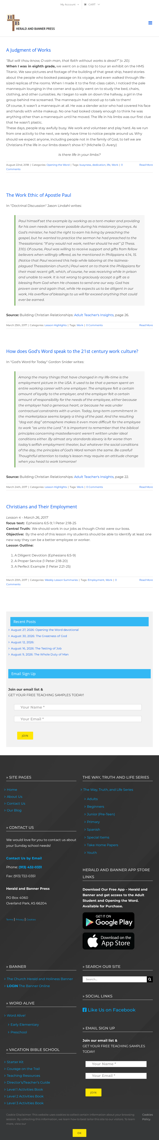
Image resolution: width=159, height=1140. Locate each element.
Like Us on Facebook (111, 1010)
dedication (99, 164)
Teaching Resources (23, 1076)
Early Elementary (25, 1025)
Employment (96, 579)
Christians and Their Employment (41, 506)
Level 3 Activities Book (25, 1103)
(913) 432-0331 (30, 867)
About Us (14, 797)
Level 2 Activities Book (25, 1096)
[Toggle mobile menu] (150, 23)
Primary (93, 822)
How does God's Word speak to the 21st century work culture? (72, 351)
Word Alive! (16, 1015)
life (108, 164)
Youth (92, 853)
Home (12, 790)
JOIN (25, 735)
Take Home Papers (102, 845)
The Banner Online (28, 986)
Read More (146, 164)
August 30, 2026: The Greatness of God (39, 636)
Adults (92, 799)
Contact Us (16, 803)
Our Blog (14, 810)
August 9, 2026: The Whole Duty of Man (40, 654)
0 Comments (94, 325)
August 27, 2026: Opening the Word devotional (45, 630)
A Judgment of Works (28, 50)
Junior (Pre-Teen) (101, 814)
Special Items (98, 837)
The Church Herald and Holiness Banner (40, 979)
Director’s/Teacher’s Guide (28, 1082)
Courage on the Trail (23, 1069)
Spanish (93, 829)
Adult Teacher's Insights (94, 315)
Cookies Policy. (147, 1117)
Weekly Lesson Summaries (61, 579)
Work (115, 164)
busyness (85, 164)
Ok (79, 1133)
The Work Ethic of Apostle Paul (38, 195)
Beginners (95, 807)
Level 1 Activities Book (25, 1089)
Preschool (19, 1032)
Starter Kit (15, 1062)
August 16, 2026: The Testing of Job (36, 648)
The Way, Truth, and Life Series (108, 790)
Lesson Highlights (56, 325)
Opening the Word (58, 164)
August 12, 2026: (22, 642)
